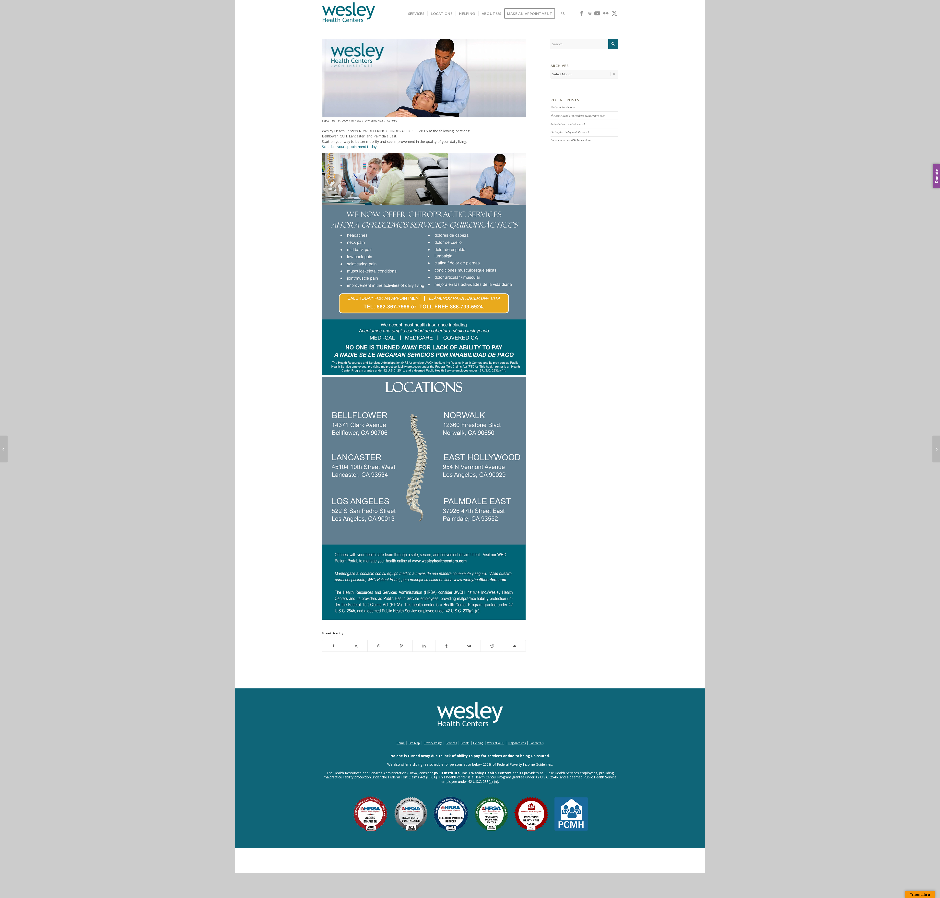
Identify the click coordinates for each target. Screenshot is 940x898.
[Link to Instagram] (590, 13)
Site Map (414, 743)
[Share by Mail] (514, 645)
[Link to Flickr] (606, 13)
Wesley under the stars (563, 107)
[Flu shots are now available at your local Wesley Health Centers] (4, 449)
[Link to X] (614, 13)
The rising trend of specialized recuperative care (578, 115)
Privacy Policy (433, 743)
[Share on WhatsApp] (379, 645)
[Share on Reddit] (492, 645)
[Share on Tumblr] (446, 645)
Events (465, 743)
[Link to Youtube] (597, 13)
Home (401, 743)
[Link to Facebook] (581, 13)
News (357, 120)
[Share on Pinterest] (401, 645)
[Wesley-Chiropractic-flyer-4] (424, 78)
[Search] (563, 13)
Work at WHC (495, 743)
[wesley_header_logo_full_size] (348, 13)
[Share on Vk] (469, 645)
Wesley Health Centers (382, 120)
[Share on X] (356, 645)
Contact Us (536, 743)
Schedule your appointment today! (349, 146)
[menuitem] (416, 13)
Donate (936, 176)
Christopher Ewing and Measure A (570, 132)
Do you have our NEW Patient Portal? (572, 140)
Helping (478, 743)
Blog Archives (517, 743)
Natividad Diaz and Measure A (568, 124)
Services (451, 743)
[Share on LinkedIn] (424, 645)
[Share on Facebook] (333, 645)
